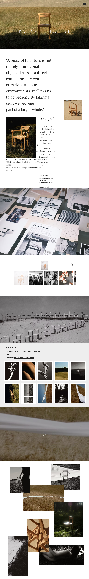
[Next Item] (72, 265)
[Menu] (4, 4)
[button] (84, 3)
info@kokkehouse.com (24, 358)
